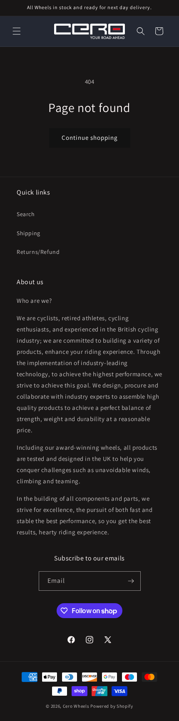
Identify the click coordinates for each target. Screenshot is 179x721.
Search (26, 214)
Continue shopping (90, 137)
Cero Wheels (76, 706)
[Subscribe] (131, 581)
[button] (16, 31)
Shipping (28, 233)
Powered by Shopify (111, 706)
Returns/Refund (38, 252)
